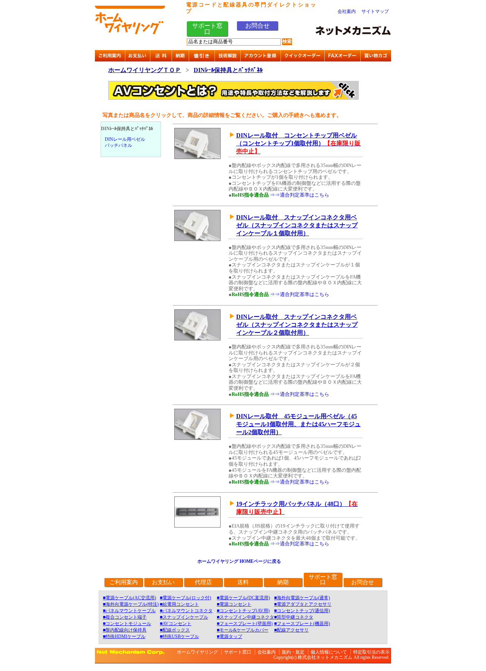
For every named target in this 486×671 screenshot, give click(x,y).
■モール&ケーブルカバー (242, 630)
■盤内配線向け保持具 (125, 630)
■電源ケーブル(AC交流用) (129, 597)
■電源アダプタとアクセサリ (302, 604)
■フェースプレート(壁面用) (245, 623)
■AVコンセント (175, 623)
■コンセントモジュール (127, 623)
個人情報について (329, 652)
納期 (283, 582)
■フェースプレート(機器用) (302, 623)
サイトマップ (375, 11)
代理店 (203, 582)
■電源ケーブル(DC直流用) (243, 597)
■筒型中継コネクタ (293, 617)
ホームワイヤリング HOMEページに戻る (239, 561)
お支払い (163, 582)
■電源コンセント (234, 604)
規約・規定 (293, 652)
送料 (243, 582)
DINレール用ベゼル (125, 139)
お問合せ (257, 25)
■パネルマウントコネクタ (186, 610)
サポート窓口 (207, 28)
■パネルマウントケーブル (129, 610)
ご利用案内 (123, 582)
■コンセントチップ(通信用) (302, 610)
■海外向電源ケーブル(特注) (131, 604)
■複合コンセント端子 (125, 617)
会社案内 (347, 11)
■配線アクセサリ (291, 630)
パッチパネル (118, 145)
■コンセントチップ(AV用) (243, 610)
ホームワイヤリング (197, 652)
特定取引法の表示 (371, 652)
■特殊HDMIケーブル (124, 636)
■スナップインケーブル (184, 617)
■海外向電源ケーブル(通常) (302, 597)
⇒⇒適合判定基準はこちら (299, 195)
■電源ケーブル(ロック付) (185, 597)
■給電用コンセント (179, 604)
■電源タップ (229, 636)
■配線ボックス (175, 630)
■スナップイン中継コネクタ (245, 617)
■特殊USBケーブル (179, 636)
